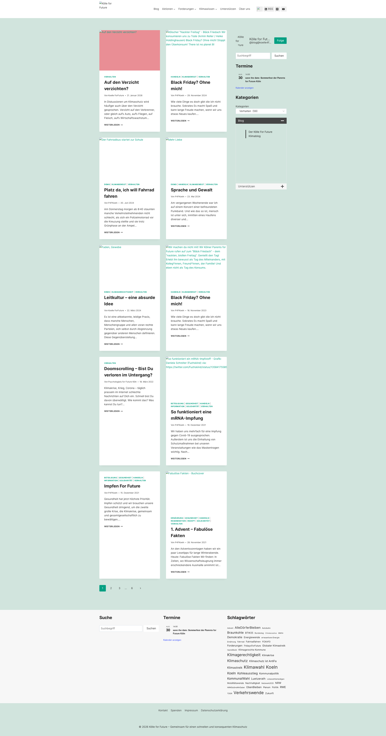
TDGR (229, 693)
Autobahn (266, 628)
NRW (278, 682)
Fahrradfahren (253, 641)
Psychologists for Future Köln (122, 382)
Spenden (176, 710)
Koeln (272, 667)
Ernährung (177, 518)
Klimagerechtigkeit (122, 292)
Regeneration (178, 521)
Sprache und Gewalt (191, 189)
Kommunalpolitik (269, 673)
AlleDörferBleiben (248, 627)
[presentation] (129, 50)
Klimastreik (234, 667)
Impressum (191, 710)
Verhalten (110, 77)
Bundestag (259, 633)
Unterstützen (228, 8)
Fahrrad (240, 642)
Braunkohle (235, 632)
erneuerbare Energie (270, 637)
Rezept (191, 521)
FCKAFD (266, 641)
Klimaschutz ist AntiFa (263, 661)
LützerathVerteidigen (275, 679)
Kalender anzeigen (245, 87)
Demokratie (234, 637)
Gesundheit (192, 403)
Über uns (244, 8)
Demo (107, 184)
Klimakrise (268, 655)
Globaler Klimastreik (273, 645)
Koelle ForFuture (116, 95)
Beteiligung (177, 403)
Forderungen (234, 645)
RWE (283, 687)
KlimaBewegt (189, 77)
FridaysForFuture (252, 645)
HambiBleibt (232, 650)
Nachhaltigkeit (252, 683)
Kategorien (242, 106)
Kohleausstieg (247, 673)
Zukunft (269, 693)
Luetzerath (258, 678)
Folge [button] (280, 40)
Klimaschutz (237, 661)
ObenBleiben (254, 687)
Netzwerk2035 (267, 683)
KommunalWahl (238, 678)
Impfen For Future (122, 486)
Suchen (279, 55)
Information (178, 406)
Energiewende (252, 637)
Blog (156, 8)
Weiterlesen (113, 125)
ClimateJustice (271, 633)
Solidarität (192, 406)
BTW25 (249, 632)
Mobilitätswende (235, 683)
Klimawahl (254, 667)
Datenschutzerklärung (214, 710)
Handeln (175, 77)
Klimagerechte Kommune (252, 649)
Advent (230, 628)
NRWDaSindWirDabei (236, 687)
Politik (275, 687)
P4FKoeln (179, 95)
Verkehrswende (249, 692)
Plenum (267, 687)
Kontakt (163, 710)
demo (280, 633)
